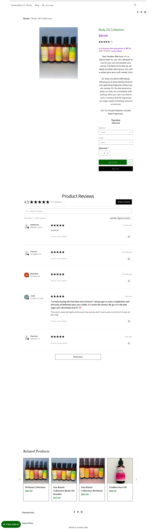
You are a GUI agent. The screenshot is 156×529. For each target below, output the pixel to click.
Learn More (116, 51)
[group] (78, 479)
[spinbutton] (104, 153)
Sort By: (113, 218)
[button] (64, 201)
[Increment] (108, 153)
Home (26, 18)
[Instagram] (145, 12)
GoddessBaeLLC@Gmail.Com (22, 5)
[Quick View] (36, 471)
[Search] (135, 4)
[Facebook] (137, 12)
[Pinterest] (141, 12)
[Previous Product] (19, 479)
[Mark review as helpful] (129, 237)
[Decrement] (100, 153)
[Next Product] (136, 479)
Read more (116, 122)
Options (102, 127)
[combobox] (116, 132)
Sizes (101, 138)
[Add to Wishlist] (130, 162)
